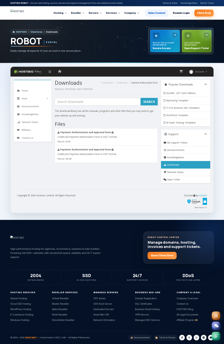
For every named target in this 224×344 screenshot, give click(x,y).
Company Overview (187, 298)
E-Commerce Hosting (21, 314)
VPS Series (99, 298)
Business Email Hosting (147, 309)
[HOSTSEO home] (17, 13)
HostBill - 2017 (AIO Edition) (180, 93)
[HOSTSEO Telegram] (203, 337)
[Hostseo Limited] (60, 72)
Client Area (204, 12)
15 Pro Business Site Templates (182, 107)
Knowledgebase (175, 157)
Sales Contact (156, 12)
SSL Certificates (143, 303)
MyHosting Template (176, 100)
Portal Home (107, 82)
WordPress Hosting (20, 309)
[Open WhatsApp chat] (216, 336)
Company (130, 12)
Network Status (170, 3)
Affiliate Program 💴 (187, 320)
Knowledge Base (189, 3)
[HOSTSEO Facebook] (182, 337)
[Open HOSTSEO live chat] (216, 326)
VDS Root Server (102, 303)
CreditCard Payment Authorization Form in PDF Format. (87, 154)
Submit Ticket (207, 3)
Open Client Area (162, 255)
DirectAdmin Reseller (63, 320)
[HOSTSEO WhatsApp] (196, 337)
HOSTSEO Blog (185, 309)
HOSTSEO (21, 32)
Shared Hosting (18, 298)
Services (111, 12)
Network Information (104, 320)
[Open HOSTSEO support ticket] (216, 316)
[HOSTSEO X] (189, 337)
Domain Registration (146, 298)
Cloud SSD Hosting (20, 303)
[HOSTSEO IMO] (211, 337)
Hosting (58, 12)
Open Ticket (173, 179)
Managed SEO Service (147, 320)
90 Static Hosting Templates (180, 122)
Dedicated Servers (103, 309)
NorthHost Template (176, 115)
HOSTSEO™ (31, 337)
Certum (203, 195)
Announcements (175, 150)
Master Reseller (60, 303)
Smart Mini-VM (101, 314)
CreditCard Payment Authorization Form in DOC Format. (87, 137)
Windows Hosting (19, 320)
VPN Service (142, 314)
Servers (93, 12)
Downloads (122, 82)
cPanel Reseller (60, 298)
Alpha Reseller (60, 309)
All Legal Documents (187, 314)
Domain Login (181, 12)
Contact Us (182, 303)
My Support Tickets (177, 142)
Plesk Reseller (59, 314)
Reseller (76, 12)
